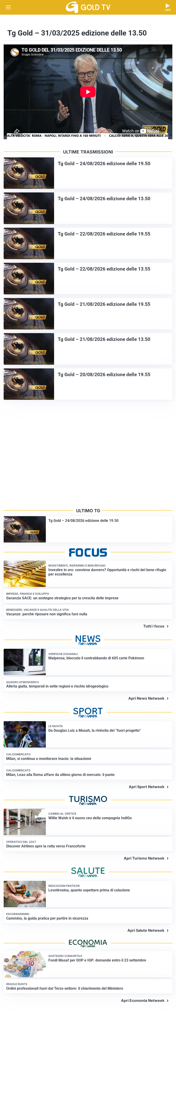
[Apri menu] (8, 7)
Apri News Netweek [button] (146, 698)
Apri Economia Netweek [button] (142, 1000)
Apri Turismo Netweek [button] (144, 858)
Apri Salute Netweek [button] (145, 930)
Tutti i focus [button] (153, 626)
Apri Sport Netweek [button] (146, 786)
